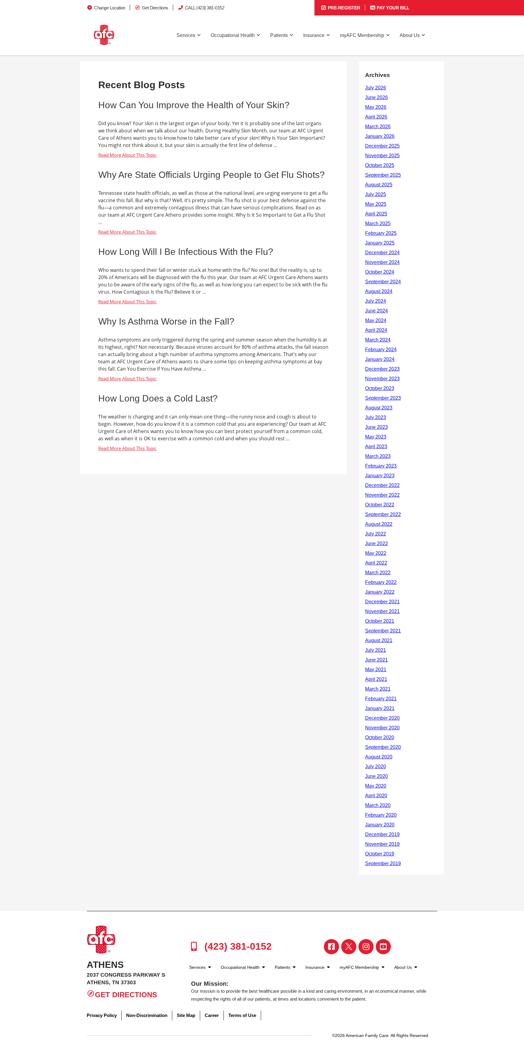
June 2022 (376, 543)
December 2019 (382, 834)
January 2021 (380, 708)
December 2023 (382, 369)
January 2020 (380, 824)
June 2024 (376, 310)
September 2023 (383, 398)
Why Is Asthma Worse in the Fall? (166, 321)
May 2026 (375, 107)
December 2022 (382, 485)
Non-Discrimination (146, 1015)
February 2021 (381, 698)
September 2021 (383, 630)
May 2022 (375, 553)
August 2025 (378, 184)
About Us (410, 35)
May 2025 (375, 204)
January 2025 (380, 242)
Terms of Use (242, 1015)
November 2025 (382, 155)
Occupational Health (233, 35)
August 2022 (378, 524)
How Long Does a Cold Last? (158, 398)
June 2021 (376, 659)
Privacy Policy (102, 1015)
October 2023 (379, 388)
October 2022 (379, 504)
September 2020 (383, 747)
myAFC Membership (362, 35)
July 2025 (375, 194)
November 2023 (382, 378)
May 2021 (375, 669)
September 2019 (383, 863)
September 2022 (383, 514)
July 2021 (375, 650)
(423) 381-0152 (237, 946)
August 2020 (378, 756)
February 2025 (381, 233)
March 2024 (378, 339)
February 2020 (381, 815)
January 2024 (380, 359)
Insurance (313, 35)
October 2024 (379, 272)
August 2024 (378, 291)
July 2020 (375, 766)
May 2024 (375, 320)
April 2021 (376, 679)
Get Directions (155, 7)
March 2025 (378, 223)
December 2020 (382, 718)
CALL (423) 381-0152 (204, 7)
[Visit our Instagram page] (366, 946)
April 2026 (376, 116)
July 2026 (375, 87)
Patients (279, 35)
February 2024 (381, 349)
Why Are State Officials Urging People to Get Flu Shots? (211, 175)
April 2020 (376, 795)
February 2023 (381, 465)
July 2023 (375, 417)
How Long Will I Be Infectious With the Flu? (185, 252)
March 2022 (378, 572)
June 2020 (376, 776)
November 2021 (382, 611)
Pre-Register (343, 7)
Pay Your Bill (392, 7)
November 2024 (382, 262)
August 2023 (378, 407)
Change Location (109, 7)
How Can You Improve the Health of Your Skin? (194, 105)
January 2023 (380, 475)
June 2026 (376, 97)
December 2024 (382, 252)
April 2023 (376, 446)
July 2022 (375, 533)
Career (212, 1015)
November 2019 (382, 844)
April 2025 (376, 213)
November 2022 (382, 495)
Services (185, 35)
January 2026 (380, 136)
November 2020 (382, 727)
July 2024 (375, 301)
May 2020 (375, 785)
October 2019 (379, 853)
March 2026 (378, 126)
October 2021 (379, 621)
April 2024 (376, 330)
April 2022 (376, 562)
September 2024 (383, 281)
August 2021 (378, 640)
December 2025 (382, 145)
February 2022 (381, 582)
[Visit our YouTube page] (383, 946)
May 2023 (375, 436)
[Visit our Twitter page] (348, 946)
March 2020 (378, 805)
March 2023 (378, 456)
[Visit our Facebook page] (331, 946)
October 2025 (379, 165)
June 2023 (376, 427)
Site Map (186, 1015)
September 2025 (383, 175)
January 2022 (380, 592)
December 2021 (382, 601)
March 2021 (378, 689)
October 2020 (379, 737)
